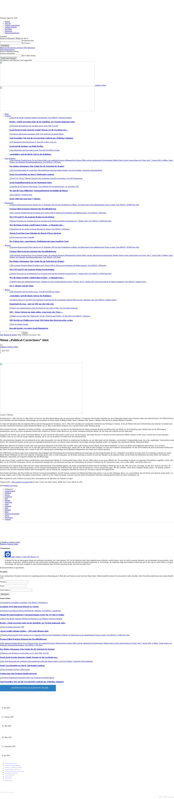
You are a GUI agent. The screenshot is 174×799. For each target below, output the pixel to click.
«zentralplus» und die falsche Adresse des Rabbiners (30, 154)
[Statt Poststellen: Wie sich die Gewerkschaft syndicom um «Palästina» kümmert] (36, 134)
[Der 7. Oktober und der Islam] (78, 282)
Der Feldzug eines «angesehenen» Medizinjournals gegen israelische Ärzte (39, 241)
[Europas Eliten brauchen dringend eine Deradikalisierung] (74, 205)
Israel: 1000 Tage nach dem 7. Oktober (24, 199)
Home (7, 114)
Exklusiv (8, 116)
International (9, 203)
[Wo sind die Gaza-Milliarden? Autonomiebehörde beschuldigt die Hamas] (44, 186)
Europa (7, 495)
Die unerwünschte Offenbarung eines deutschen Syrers (20, 704)
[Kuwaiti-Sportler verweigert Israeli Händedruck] (18, 324)
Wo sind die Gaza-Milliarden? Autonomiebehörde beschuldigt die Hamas (38, 190)
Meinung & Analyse (10, 335)
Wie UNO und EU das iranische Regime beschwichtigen (31, 217)
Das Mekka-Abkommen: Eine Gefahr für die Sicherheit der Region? (36, 166)
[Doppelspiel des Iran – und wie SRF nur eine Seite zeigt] (63, 300)
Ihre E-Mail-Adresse (29, 56)
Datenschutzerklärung (12, 33)
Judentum (8, 506)
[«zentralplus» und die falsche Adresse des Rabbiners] (34, 150)
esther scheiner (16, 557)
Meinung (8, 245)
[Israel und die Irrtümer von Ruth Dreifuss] (32, 142)
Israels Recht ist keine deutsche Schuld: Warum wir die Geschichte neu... (29, 657)
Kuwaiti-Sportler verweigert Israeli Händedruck (28, 328)
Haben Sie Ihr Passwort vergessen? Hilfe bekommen (17, 48)
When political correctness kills (21, 482)
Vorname (3, 582)
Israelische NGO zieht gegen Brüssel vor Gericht (19, 606)
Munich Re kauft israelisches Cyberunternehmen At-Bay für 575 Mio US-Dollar (32, 615)
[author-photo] (10, 542)
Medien (7, 290)
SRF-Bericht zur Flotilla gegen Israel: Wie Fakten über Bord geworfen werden (41, 320)
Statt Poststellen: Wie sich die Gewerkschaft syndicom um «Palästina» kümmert (41, 138)
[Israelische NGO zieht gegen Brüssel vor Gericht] (23, 602)
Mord (6, 512)
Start (1, 335)
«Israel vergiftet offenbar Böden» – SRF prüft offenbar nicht (24, 631)
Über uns (8, 23)
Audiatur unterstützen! (12, 25)
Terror (7, 516)
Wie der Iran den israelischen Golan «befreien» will (19, 734)
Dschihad (8, 493)
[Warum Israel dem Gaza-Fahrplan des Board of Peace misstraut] (39, 229)
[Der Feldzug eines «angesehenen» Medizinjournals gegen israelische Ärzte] (21, 237)
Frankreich (8, 497)
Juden (7, 504)
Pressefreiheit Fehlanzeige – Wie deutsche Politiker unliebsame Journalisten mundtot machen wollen (35, 713)
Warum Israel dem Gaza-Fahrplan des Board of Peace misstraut (35, 233)
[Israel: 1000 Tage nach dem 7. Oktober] (20, 195)
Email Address (5, 590)
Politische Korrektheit (12, 514)
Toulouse (8, 519)
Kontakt (7, 21)
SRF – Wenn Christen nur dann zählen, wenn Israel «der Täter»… (36, 312)
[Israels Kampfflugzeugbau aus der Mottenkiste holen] (46, 178)
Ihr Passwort (26, 43)
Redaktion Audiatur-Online (9, 347)
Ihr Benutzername (28, 41)
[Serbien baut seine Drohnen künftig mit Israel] (15, 669)
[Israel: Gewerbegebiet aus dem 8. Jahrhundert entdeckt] (55, 170)
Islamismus (8, 502)
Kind (6, 508)
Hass (6, 499)
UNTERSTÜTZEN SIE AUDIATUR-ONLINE (29, 688)
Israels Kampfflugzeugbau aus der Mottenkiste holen (30, 182)
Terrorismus (9, 517)
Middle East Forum (10, 485)
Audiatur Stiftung (11, 27)
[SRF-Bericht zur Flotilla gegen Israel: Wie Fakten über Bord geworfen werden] (49, 316)
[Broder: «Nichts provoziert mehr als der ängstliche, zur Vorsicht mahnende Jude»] (40, 118)
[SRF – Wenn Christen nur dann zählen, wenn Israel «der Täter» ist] (43, 308)
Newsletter (8, 29)
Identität (7, 500)
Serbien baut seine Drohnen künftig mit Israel (18, 673)
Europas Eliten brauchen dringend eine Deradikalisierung (32, 209)
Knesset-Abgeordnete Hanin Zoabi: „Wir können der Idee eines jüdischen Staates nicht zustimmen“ (35, 743)
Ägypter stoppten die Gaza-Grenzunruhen (16, 722)
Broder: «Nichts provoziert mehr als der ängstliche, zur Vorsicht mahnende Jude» (42, 122)
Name (2, 586)
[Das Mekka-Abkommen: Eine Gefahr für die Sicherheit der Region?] (91, 162)
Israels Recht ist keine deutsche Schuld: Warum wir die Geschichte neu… (38, 130)
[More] (88, 356)
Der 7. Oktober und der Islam (21, 286)
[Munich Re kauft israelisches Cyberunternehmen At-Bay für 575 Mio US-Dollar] (30, 611)
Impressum (8, 31)
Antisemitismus (10, 491)
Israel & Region (10, 158)
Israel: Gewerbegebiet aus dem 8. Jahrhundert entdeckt (31, 174)
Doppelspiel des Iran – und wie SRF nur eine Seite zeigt (31, 304)
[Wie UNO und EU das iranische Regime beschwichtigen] (57, 213)
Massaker (8, 510)
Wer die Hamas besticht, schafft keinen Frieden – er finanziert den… (36, 225)
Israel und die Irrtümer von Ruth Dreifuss (26, 146)
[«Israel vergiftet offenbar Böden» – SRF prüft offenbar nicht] (12, 627)
